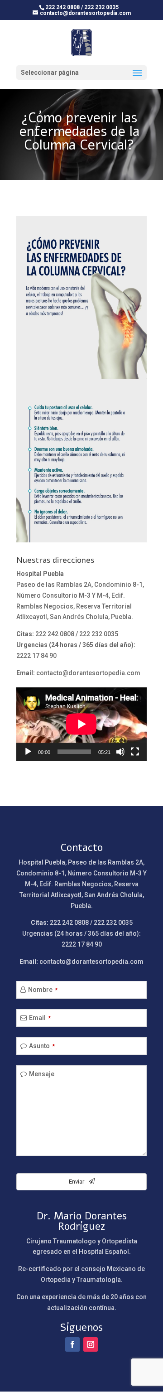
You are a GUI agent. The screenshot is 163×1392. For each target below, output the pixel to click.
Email (40, 1017)
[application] (81, 724)
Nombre (43, 989)
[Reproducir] (28, 751)
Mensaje (41, 1074)
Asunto (42, 1045)
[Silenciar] (120, 751)
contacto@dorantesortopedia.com (88, 673)
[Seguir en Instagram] (90, 1344)
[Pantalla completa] (134, 751)
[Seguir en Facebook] (72, 1344)
